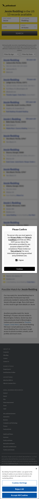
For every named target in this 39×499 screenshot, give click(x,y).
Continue (19, 269)
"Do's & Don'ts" (16, 251)
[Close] (36, 468)
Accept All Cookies (19, 495)
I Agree (21, 260)
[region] (19, 482)
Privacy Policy (16, 237)
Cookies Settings (19, 483)
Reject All (19, 489)
